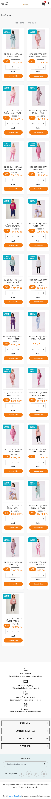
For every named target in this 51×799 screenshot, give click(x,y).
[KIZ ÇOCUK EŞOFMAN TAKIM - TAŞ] (38, 153)
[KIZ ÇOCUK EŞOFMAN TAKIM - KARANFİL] (13, 435)
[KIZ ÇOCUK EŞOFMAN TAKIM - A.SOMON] (38, 435)
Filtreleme (20, 23)
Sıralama (32, 23)
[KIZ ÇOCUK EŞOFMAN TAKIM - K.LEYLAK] (13, 379)
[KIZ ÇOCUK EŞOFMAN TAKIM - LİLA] (38, 266)
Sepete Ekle (13, 76)
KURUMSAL (25, 723)
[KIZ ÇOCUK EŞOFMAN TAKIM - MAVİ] (38, 209)
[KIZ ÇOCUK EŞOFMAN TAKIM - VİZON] (13, 604)
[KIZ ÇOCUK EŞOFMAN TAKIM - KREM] (13, 40)
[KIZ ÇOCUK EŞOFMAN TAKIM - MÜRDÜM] (13, 209)
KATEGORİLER (25, 738)
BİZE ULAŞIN (25, 746)
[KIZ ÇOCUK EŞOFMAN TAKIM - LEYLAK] (38, 96)
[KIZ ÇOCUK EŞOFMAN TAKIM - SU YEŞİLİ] (13, 266)
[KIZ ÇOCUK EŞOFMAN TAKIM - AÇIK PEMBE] (13, 96)
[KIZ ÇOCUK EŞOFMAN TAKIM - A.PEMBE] (38, 322)
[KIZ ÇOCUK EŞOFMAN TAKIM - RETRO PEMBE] (38, 40)
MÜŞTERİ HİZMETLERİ (25, 730)
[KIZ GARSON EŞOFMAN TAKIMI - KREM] (13, 322)
